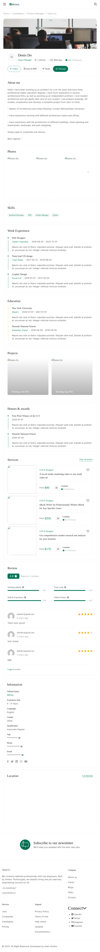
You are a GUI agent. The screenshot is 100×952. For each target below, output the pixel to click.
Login (10, 669)
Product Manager (35, 13)
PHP (30, 215)
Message (62, 69)
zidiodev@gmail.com (25, 614)
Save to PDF (31, 69)
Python (55, 215)
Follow (15, 69)
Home (6, 13)
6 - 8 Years (12, 703)
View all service (85, 459)
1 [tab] (48, 192)
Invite (47, 69)
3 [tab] (51, 192)
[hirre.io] (14, 4)
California (42, 60)
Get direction (87, 776)
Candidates (18, 13)
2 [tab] (50, 192)
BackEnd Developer (16, 215)
